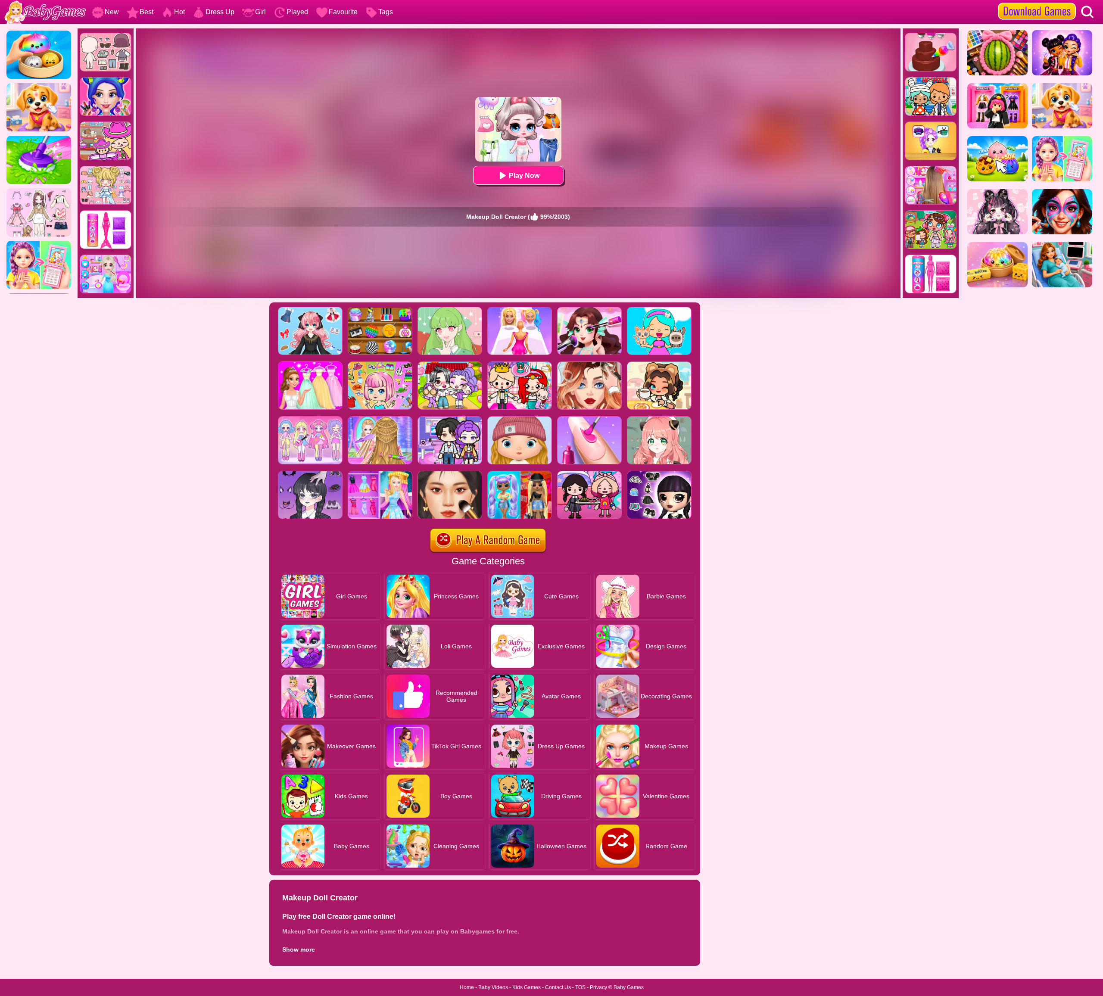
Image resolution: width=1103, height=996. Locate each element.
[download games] (1036, 3)
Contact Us (558, 987)
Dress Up (220, 12)
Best (146, 12)
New (112, 12)
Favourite (343, 12)
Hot (179, 12)
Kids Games (526, 987)
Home (467, 987)
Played (297, 12)
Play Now (524, 175)
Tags (385, 12)
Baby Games (629, 987)
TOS (580, 987)
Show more (298, 949)
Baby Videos (493, 987)
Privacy (598, 987)
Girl (260, 12)
